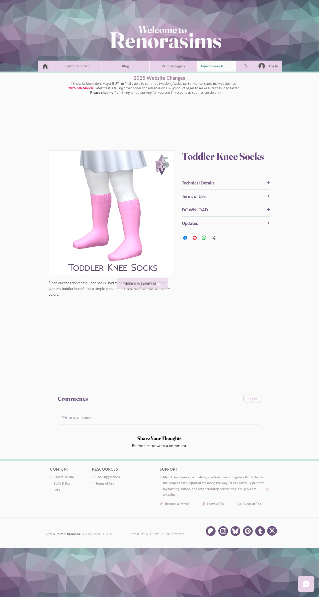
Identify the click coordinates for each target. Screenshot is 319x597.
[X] (272, 532)
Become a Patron (177, 505)
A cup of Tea (252, 505)
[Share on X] (214, 239)
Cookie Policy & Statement (161, 535)
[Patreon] (162, 505)
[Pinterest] (248, 532)
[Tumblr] (260, 532)
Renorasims (165, 40)
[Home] (45, 66)
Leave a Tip (215, 505)
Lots (57, 491)
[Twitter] (235, 532)
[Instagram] (223, 532)
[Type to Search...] (245, 66)
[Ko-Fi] (239, 505)
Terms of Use (104, 484)
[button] (77, 66)
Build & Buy (62, 484)
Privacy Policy (138, 535)
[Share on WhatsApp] (204, 239)
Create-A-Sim (64, 478)
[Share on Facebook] (185, 239)
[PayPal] (204, 505)
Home (54, 133)
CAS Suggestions (107, 478)
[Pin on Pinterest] (195, 239)
